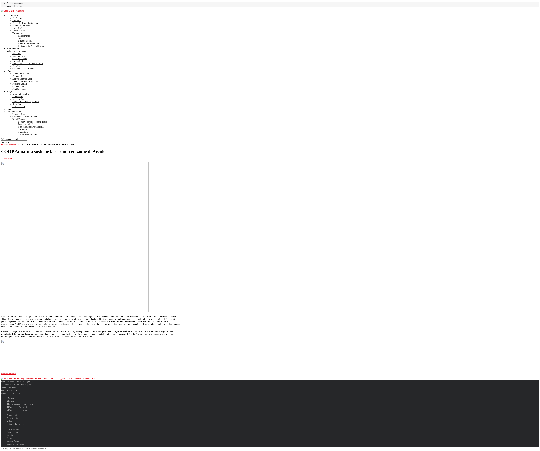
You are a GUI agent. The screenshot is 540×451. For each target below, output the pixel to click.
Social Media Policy (15, 444)
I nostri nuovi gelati (26, 124)
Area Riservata (15, 6)
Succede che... (15, 144)
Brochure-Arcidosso (8, 374)
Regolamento (24, 36)
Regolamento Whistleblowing (31, 46)
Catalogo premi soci (21, 56)
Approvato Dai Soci (21, 94)
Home (4, 144)
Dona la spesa (18, 106)
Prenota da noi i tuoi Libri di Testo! (27, 63)
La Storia (16, 20)
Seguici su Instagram (18, 410)
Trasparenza (17, 33)
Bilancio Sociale (25, 41)
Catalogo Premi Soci (16, 424)
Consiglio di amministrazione (25, 23)
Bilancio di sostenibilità (28, 43)
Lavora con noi (16, 3)
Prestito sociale (19, 89)
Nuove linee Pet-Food (28, 134)
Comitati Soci (18, 76)
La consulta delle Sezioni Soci (25, 81)
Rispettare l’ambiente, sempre (25, 101)
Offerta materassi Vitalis (23, 68)
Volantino (16, 53)
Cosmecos (22, 129)
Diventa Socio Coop (21, 73)
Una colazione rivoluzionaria (31, 127)
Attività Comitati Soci (22, 79)
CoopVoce (17, 66)
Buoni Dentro (18, 119)
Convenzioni (18, 86)
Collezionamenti (19, 58)
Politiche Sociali (19, 84)
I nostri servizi (18, 31)
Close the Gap (18, 99)
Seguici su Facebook (18, 407)
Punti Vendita (13, 48)
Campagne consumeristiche (24, 116)
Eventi (10, 109)
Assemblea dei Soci (21, 25)
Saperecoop (17, 96)
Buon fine (16, 104)
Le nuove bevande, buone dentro (32, 122)
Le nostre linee (18, 114)
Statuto (21, 38)
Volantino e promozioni (17, 51)
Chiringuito (23, 132)
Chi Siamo (17, 18)
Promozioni (17, 61)
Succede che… (19, 28)
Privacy (10, 438)
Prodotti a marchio (15, 111)
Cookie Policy (13, 441)
